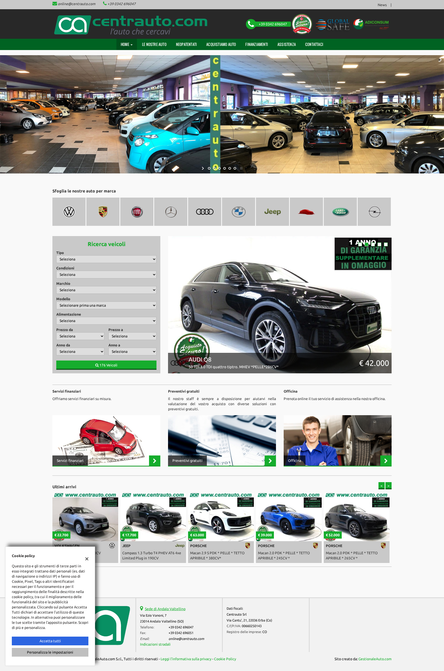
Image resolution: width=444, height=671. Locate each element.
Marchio (63, 283)
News (382, 5)
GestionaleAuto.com (375, 659)
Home (125, 44)
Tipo (60, 253)
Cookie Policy (225, 659)
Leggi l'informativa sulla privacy (186, 659)
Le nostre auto (154, 44)
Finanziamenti (256, 44)
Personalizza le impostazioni (50, 652)
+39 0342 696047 (121, 4)
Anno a (114, 345)
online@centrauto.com (76, 4)
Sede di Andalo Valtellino (165, 609)
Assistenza (287, 44)
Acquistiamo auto (221, 44)
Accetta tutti (50, 641)
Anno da (63, 345)
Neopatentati (186, 44)
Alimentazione (68, 314)
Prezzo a (115, 330)
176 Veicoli (108, 365)
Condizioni (65, 268)
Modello (63, 299)
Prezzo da (64, 330)
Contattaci (314, 44)
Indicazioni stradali (155, 644)
